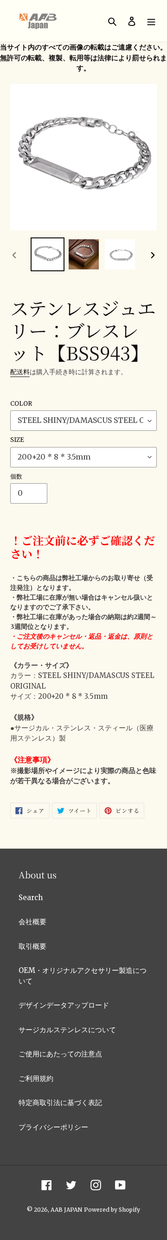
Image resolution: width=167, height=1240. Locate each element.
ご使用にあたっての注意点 (60, 1053)
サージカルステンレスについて (67, 1029)
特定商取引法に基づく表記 (60, 1102)
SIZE (17, 440)
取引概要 (32, 946)
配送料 (20, 372)
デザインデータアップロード (64, 1005)
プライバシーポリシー (53, 1127)
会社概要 (32, 921)
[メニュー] (151, 21)
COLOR (21, 404)
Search (31, 897)
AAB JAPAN (66, 1209)
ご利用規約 (36, 1078)
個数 (16, 476)
